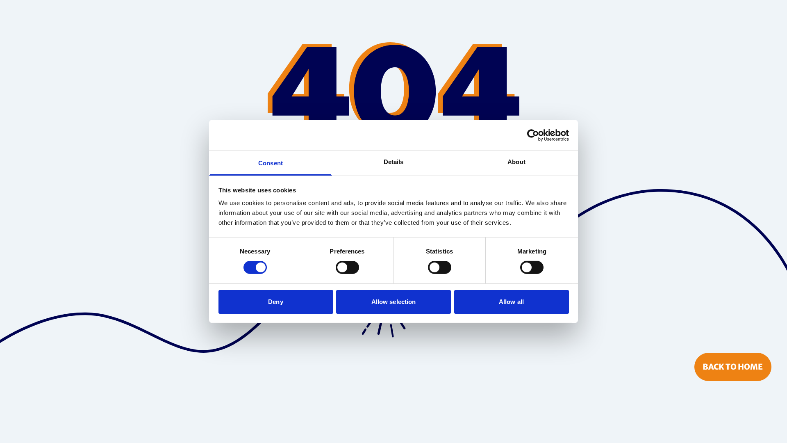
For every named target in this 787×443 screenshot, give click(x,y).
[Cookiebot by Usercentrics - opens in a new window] (533, 135)
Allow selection (393, 301)
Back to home (733, 367)
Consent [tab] (270, 163)
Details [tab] (394, 161)
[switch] (347, 267)
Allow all (511, 301)
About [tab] (516, 161)
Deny (275, 301)
